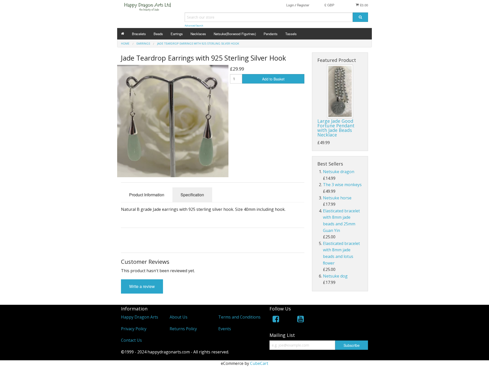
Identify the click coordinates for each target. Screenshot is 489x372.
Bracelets (139, 33)
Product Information (146, 195)
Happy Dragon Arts (139, 317)
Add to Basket (273, 78)
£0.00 (363, 5)
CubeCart (259, 363)
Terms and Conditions (239, 317)
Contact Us (131, 340)
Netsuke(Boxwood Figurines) (235, 33)
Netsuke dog (335, 276)
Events (224, 329)
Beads (158, 33)
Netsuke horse (337, 198)
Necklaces (198, 33)
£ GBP (329, 5)
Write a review (142, 286)
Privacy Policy (133, 329)
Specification (192, 195)
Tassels (291, 33)
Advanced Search (194, 25)
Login (290, 5)
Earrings (177, 33)
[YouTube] (300, 320)
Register (303, 5)
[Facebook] (276, 320)
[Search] (360, 17)
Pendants (271, 33)
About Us (178, 317)
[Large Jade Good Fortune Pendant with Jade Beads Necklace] (340, 91)
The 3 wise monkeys (342, 184)
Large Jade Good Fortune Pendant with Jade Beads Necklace (336, 128)
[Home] (122, 33)
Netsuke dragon (338, 171)
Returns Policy (183, 329)
